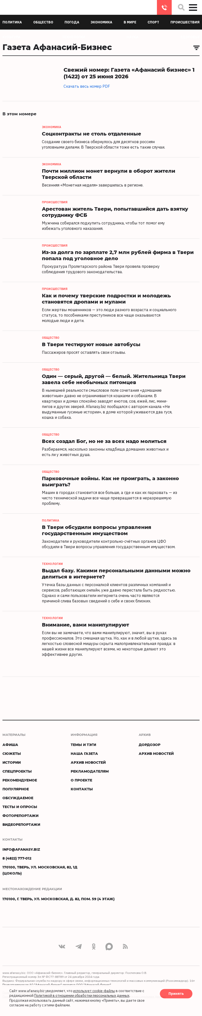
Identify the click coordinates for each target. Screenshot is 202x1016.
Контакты (82, 789)
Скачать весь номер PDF (87, 86)
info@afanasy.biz (21, 849)
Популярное (15, 789)
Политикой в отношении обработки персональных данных (81, 996)
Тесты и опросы (19, 806)
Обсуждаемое (17, 798)
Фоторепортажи (20, 815)
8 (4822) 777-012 (164, 7)
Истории (11, 762)
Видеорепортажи (21, 824)
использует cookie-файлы (94, 991)
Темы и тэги (83, 744)
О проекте (81, 780)
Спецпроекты (17, 771)
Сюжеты (11, 753)
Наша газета (84, 753)
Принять (176, 993)
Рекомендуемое (19, 780)
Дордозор (149, 744)
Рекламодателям (90, 771)
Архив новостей (88, 762)
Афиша (10, 744)
